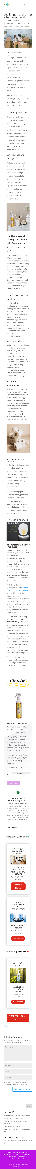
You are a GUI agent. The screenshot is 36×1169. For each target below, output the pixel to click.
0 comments (25, 26)
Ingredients (12, 1157)
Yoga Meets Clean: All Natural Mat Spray (17, 1115)
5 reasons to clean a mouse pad (14, 1126)
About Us (7, 1154)
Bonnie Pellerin (10, 24)
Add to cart (13, 783)
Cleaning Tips (17, 1154)
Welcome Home (18, 886)
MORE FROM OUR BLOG (17, 1017)
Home (9, 1152)
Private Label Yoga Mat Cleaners (14, 1118)
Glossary (27, 1154)
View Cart (22, 1157)
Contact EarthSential (20, 1152)
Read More (18, 1001)
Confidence (18, 938)
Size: (8, 774)
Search (29, 1106)
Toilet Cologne (22, 590)
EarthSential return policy (16, 1159)
